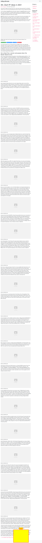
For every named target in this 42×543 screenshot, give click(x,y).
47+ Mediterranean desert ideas (36, 37)
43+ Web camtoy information (35, 17)
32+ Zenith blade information (35, 14)
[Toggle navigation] (40, 1)
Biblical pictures (9, 42)
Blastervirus (19, 42)
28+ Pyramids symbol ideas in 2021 (36, 20)
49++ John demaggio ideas (36, 23)
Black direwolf (3, 42)
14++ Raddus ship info (36, 34)
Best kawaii (14, 42)
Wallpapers (34, 8)
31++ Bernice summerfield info (35, 40)
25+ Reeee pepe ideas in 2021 (36, 32)
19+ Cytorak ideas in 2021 (36, 29)
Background (35, 6)
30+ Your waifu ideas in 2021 (36, 26)
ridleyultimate (5, 1)
